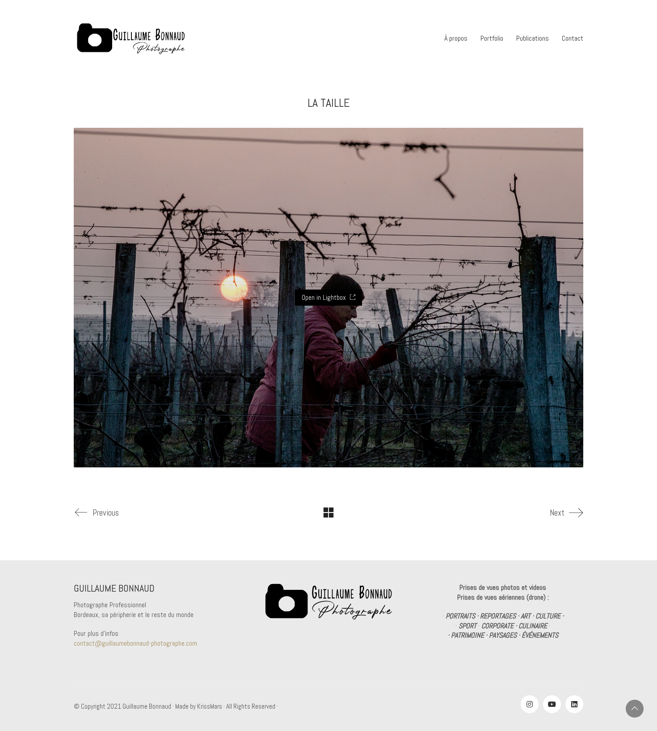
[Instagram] (530, 704)
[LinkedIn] (574, 704)
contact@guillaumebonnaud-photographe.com (135, 643)
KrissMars (209, 706)
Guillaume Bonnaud (146, 706)
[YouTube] (552, 704)
